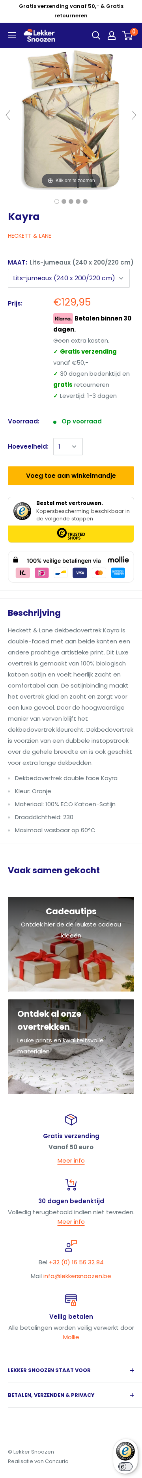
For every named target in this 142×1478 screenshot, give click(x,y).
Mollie (71, 1337)
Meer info (71, 1160)
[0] (128, 35)
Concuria (57, 1461)
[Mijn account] (112, 35)
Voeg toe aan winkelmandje (71, 475)
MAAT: (71, 262)
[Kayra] (56, 201)
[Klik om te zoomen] (71, 118)
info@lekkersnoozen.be (77, 1276)
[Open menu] (12, 35)
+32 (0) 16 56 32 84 (76, 1262)
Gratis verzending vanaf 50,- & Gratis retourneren (71, 10)
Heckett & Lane (29, 236)
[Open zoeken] (96, 35)
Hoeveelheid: (28, 446)
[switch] (125, 1466)
